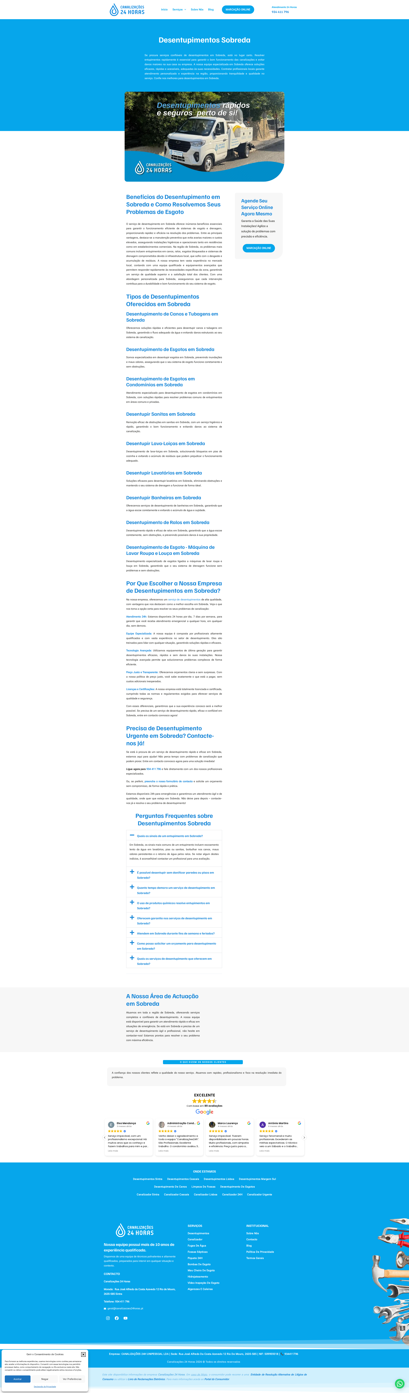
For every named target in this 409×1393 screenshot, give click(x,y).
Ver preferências (72, 1379)
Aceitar (18, 1379)
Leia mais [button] (113, 1151)
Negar (44, 1379)
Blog (211, 9)
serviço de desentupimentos (184, 599)
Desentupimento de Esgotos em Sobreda (170, 349)
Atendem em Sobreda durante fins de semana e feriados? (176, 933)
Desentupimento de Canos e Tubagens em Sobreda (172, 316)
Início (164, 9)
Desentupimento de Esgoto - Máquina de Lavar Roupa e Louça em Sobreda (170, 550)
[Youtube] (125, 1318)
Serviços (178, 9)
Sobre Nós (197, 9)
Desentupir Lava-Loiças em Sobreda (165, 443)
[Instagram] (108, 1318)
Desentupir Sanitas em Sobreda (160, 414)
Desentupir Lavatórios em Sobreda (164, 472)
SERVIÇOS (195, 1225)
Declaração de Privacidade (45, 1386)
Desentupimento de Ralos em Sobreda (167, 522)
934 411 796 (280, 12)
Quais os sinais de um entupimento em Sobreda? (170, 836)
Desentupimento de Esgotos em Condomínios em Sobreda (160, 381)
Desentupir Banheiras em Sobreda (163, 497)
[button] (83, 1354)
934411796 (291, 1353)
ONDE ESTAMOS (204, 1171)
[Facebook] (117, 1318)
